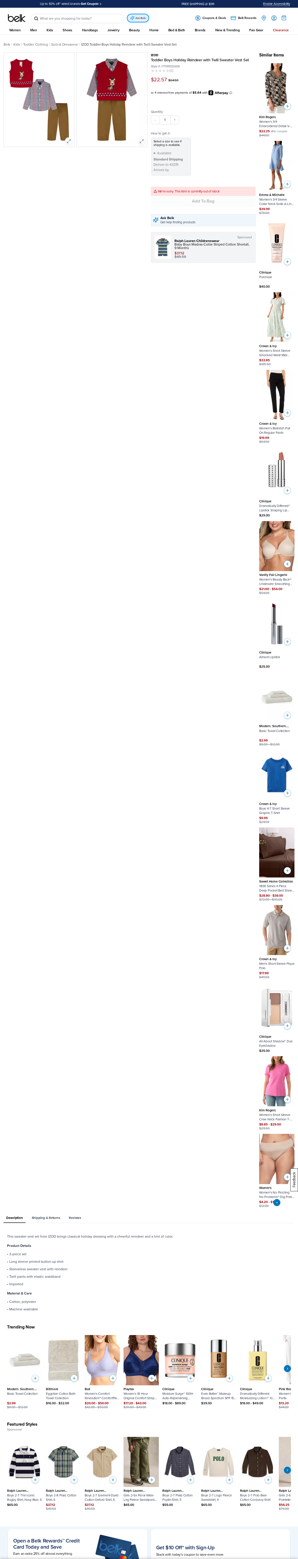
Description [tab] (14, 1218)
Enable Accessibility (276, 4)
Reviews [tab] (75, 1218)
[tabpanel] (149, 1273)
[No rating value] (160, 70)
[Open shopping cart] (284, 17)
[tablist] (149, 1218)
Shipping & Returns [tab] (46, 1218)
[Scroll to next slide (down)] (276, 1202)
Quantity (157, 112)
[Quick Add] (287, 106)
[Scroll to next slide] (287, 1368)
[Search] (36, 18)
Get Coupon (90, 4)
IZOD (154, 55)
